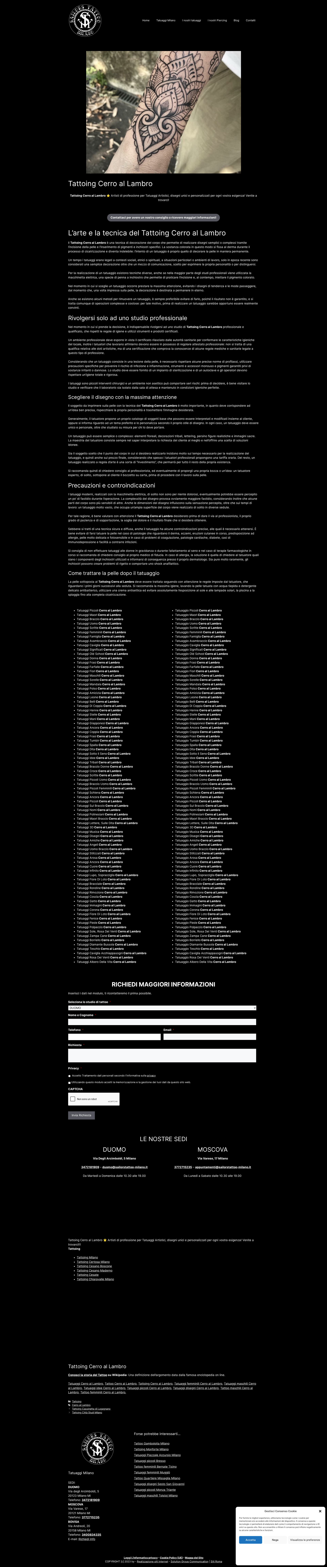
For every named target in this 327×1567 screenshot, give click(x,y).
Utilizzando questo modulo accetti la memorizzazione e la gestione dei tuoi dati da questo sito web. (131, 1082)
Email (169, 1030)
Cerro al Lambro (81, 1405)
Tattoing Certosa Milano (93, 1262)
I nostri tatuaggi (191, 20)
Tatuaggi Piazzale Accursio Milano (157, 1455)
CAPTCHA (75, 1089)
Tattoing (76, 1401)
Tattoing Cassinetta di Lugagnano (91, 1408)
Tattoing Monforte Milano (151, 1449)
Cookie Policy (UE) (171, 1557)
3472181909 (90, 1167)
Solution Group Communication (189, 1561)
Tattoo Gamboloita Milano (151, 1443)
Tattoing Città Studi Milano (87, 1412)
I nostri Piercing (217, 20)
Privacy (75, 1068)
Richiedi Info (87, 1539)
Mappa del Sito (194, 1557)
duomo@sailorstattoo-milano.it (125, 1167)
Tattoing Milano (87, 1257)
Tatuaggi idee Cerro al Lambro (104, 1388)
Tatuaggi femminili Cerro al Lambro (198, 1383)
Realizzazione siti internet (152, 1561)
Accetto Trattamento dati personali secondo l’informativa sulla (114, 1075)
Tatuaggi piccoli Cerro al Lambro (149, 1388)
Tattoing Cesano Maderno (94, 1270)
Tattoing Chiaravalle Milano (95, 1279)
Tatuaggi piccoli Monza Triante (155, 1489)
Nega (275, 1539)
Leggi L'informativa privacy (141, 1557)
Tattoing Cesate (88, 1274)
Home (146, 20)
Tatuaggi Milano (165, 20)
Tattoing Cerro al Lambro (155, 1383)
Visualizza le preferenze (305, 1539)
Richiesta (76, 1045)
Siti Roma (216, 1561)
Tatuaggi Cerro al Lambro (85, 1383)
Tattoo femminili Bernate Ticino (155, 1466)
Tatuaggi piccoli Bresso (150, 1461)
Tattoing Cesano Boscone (94, 1266)
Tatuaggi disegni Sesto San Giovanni (159, 1484)
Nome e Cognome (82, 1015)
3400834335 (91, 1534)
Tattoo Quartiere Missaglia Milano (157, 1478)
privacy (151, 1075)
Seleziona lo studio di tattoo (89, 1002)
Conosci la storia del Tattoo (87, 1375)
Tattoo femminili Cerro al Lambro (102, 1392)
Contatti (250, 20)
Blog (236, 20)
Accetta (251, 1539)
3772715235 (183, 1167)
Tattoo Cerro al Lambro (121, 1383)
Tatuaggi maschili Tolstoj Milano (156, 1495)
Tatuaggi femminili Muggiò (152, 1472)
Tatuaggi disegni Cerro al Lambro (196, 1388)
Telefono (76, 1030)
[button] (320, 1511)
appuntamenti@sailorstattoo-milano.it (223, 1167)
